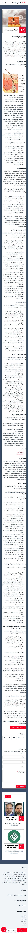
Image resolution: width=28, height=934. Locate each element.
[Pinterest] (18, 738)
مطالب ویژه (23, 918)
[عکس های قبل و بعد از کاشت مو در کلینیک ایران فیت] (14, 811)
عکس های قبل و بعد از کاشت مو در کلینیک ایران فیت (14, 824)
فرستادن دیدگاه (20, 786)
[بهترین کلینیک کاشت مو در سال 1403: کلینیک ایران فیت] (14, 839)
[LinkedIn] (14, 738)
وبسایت (22, 767)
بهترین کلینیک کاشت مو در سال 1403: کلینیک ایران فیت (14, 852)
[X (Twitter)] (23, 738)
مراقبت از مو (23, 916)
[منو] (3, 2)
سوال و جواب (19, 454)
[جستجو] (5, 2)
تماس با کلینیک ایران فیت (18, 728)
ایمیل (22, 762)
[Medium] (20, 905)
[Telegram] (9, 738)
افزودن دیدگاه (20, 772)
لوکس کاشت (16, 2)
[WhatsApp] (4, 738)
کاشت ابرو (24, 919)
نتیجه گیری (20, 452)
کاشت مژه (24, 925)
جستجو (8, 797)
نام (23, 757)
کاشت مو (24, 923)
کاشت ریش (23, 921)
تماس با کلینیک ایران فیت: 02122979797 (16, 895)
